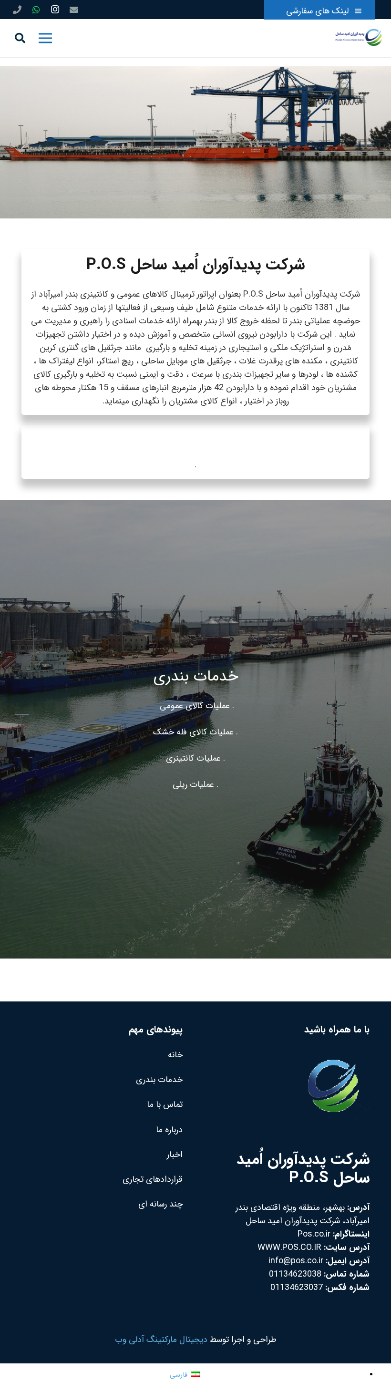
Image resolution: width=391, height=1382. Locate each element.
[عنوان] (17, 9)
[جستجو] (20, 38)
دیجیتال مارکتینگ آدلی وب (161, 1339)
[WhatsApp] (36, 9)
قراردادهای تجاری (153, 1179)
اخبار (175, 1154)
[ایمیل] (73, 9)
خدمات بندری (159, 1079)
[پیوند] (358, 38)
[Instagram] (54, 9)
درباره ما (169, 1129)
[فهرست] (45, 38)
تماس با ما (165, 1104)
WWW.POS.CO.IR (289, 1247)
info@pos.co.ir (295, 1261)
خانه (175, 1055)
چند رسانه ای (160, 1204)
